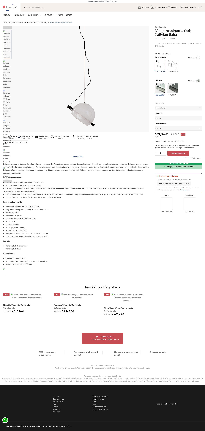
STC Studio (170, 38)
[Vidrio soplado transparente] (160, 88)
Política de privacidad (100, 396)
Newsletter (57, 409)
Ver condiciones (184, 189)
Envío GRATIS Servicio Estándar (178, 163)
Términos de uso (98, 399)
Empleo (55, 407)
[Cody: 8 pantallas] (172, 65)
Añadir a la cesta (178, 153)
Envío (94, 404)
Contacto (56, 396)
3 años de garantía (158, 352)
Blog (54, 404)
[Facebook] (157, 395)
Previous (7, 27)
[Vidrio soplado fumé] (172, 88)
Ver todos (191, 58)
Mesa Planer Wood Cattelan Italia (118, 308)
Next (7, 181)
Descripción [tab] (77, 156)
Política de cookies (99, 407)
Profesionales (58, 401)
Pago (94, 401)
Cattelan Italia (160, 27)
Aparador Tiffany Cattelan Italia (67, 305)
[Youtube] (176, 395)
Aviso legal (56, 412)
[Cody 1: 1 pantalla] (160, 65)
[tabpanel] (27, 303)
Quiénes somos (58, 399)
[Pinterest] (162, 395)
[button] (102, 338)
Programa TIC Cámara (100, 409)
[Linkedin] (167, 395)
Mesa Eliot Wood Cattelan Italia (16, 305)
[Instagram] (172, 395)
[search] (25, 7)
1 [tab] (102, 320)
